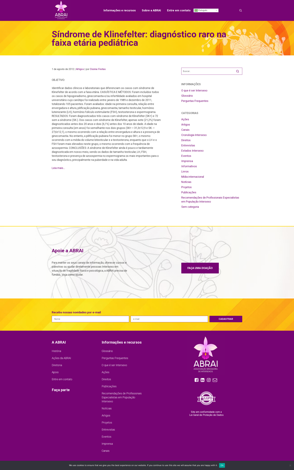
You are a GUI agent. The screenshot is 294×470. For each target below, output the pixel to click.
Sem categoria (190, 206)
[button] (200, 268)
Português (202, 10)
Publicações (188, 192)
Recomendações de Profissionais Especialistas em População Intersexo (210, 199)
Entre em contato (62, 379)
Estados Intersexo (192, 150)
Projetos (186, 187)
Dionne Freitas (98, 69)
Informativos (189, 166)
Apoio (55, 372)
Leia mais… (58, 168)
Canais (185, 129)
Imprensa (187, 161)
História (56, 351)
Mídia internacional (192, 176)
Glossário (187, 95)
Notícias (186, 182)
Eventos (186, 155)
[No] (290, 465)
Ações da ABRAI (61, 358)
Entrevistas (188, 145)
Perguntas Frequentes (194, 101)
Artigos (80, 69)
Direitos (186, 140)
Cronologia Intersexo (194, 135)
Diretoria (57, 365)
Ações (185, 119)
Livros (185, 171)
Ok (222, 465)
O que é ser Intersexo (194, 90)
